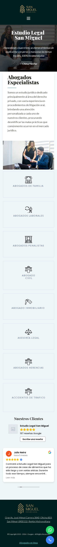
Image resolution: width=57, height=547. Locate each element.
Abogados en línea (28, 542)
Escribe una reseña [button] (33, 439)
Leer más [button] (10, 477)
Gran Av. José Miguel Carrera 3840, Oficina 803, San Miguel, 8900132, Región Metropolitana (28, 519)
